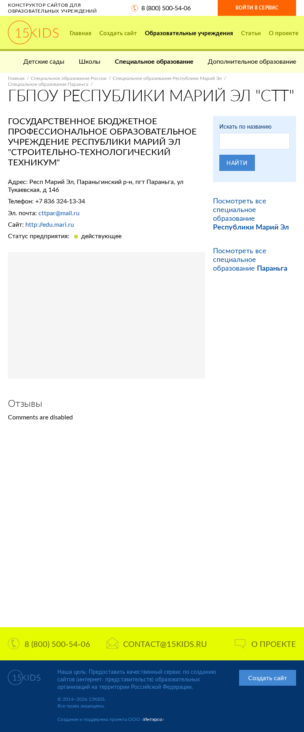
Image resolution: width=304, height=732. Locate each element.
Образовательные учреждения (189, 32)
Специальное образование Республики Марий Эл (167, 78)
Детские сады (44, 61)
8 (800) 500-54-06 (166, 7)
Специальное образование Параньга (48, 84)
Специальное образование (154, 61)
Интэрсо (152, 719)
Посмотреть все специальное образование (251, 213)
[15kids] (33, 32)
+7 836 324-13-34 (60, 201)
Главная (80, 32)
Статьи (251, 32)
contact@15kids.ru (165, 644)
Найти (237, 162)
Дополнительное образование (252, 61)
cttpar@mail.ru (59, 212)
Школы (90, 61)
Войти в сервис (257, 8)
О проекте (283, 32)
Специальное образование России (68, 78)
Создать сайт (118, 32)
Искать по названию (245, 126)
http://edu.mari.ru (49, 224)
